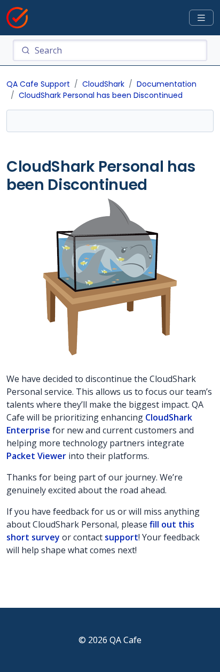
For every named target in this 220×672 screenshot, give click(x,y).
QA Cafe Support (38, 84)
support (121, 537)
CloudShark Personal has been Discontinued (101, 95)
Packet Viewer (36, 456)
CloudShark (103, 84)
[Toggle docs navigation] (201, 18)
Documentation (167, 84)
